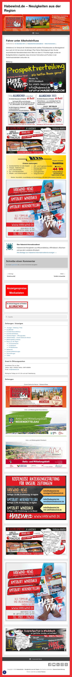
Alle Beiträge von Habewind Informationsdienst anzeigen (36, 252)
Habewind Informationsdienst (35, 44)
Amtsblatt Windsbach (12, 333)
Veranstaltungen (10, 353)
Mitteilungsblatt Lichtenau (13, 339)
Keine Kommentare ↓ (50, 44)
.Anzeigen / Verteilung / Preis (14, 328)
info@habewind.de (14, 369)
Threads (66, 664)
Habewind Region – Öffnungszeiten (15, 335)
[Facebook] (49, 664)
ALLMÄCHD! (9, 330)
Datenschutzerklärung (59, 669)
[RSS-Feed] (58, 664)
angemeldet (14, 264)
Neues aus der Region (12, 341)
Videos (8, 355)
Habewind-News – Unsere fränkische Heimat (18, 337)
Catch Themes (41, 672)
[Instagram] (62, 664)
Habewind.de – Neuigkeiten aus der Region (32, 8)
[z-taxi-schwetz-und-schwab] (36, 178)
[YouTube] (54, 664)
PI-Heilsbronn (12, 345)
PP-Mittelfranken (13, 347)
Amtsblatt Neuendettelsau (13, 331)
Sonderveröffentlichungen (13, 351)
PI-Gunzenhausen (13, 343)
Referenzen (9, 349)
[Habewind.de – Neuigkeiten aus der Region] (36, 31)
